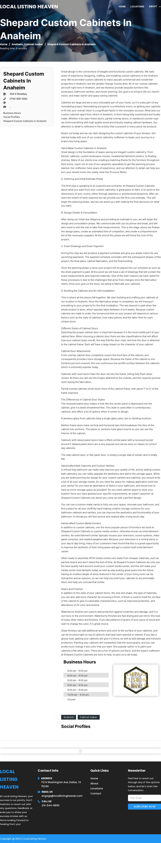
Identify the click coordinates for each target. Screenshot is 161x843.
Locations (137, 6)
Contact (95, 793)
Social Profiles (11, 116)
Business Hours (12, 113)
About (94, 783)
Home (122, 6)
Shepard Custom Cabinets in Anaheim (25, 121)
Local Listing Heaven (29, 6)
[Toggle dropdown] (160, 6)
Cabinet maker (33, 44)
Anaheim (17, 44)
